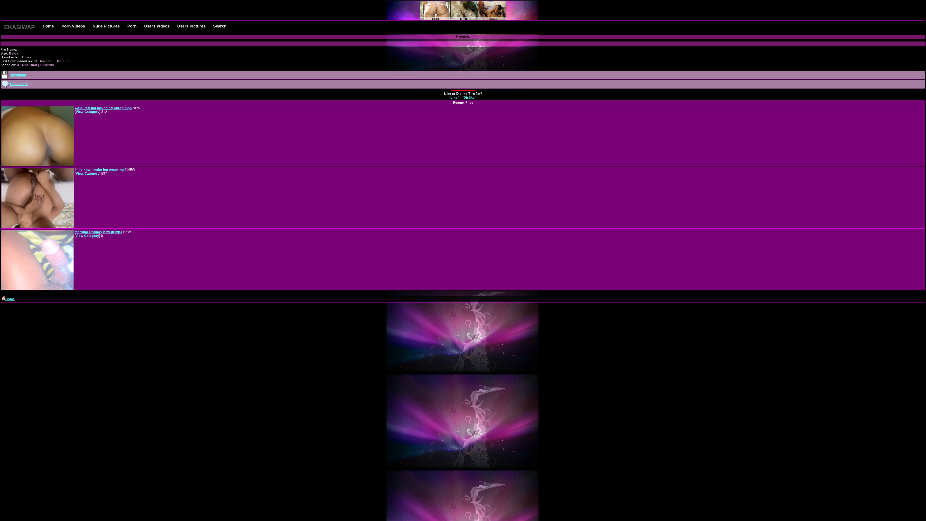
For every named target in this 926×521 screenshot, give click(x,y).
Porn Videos (73, 26)
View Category (87, 112)
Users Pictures (191, 26)
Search (219, 26)
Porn (131, 26)
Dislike (469, 97)
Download (18, 75)
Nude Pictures (106, 26)
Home (48, 26)
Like (453, 97)
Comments (19, 84)
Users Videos (157, 26)
